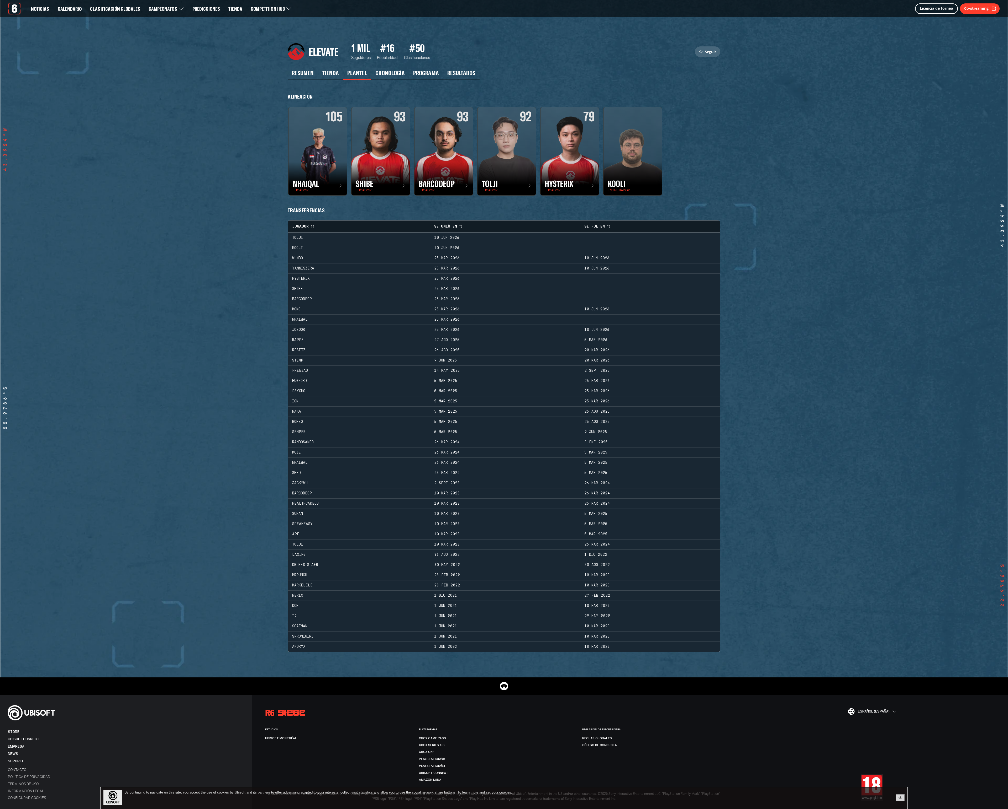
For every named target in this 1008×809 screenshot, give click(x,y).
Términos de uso (23, 783)
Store (13, 732)
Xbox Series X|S (432, 745)
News (13, 754)
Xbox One (426, 752)
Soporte (16, 761)
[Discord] (504, 686)
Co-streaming (976, 8)
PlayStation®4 (432, 766)
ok (900, 797)
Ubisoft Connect (23, 739)
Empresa (16, 746)
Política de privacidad (29, 776)
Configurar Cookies (27, 797)
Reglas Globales (597, 738)
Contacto (17, 769)
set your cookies (498, 792)
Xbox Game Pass (432, 738)
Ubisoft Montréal (281, 738)
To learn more (468, 792)
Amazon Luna (430, 779)
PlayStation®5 (432, 759)
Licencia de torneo (936, 8)
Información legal (26, 790)
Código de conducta (599, 745)
